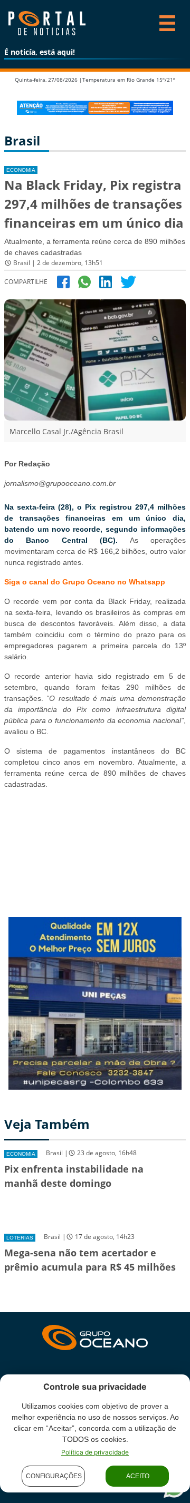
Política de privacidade (95, 1452)
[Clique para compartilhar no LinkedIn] (105, 281)
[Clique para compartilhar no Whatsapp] (84, 281)
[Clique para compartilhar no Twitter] (128, 281)
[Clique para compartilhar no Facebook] (63, 281)
